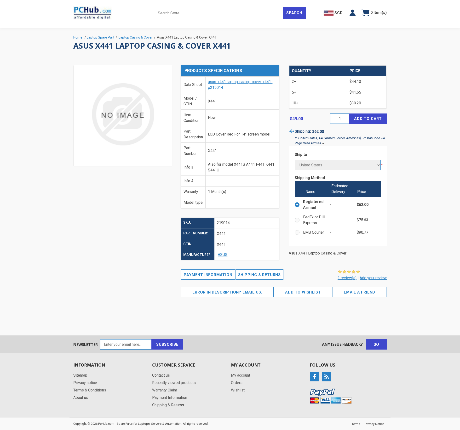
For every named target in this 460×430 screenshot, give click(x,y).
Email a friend (359, 292)
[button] (353, 13)
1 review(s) (347, 278)
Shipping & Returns (259, 274)
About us (80, 397)
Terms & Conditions (89, 390)
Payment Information (208, 274)
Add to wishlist (303, 292)
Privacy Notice (374, 424)
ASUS (222, 254)
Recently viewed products (174, 382)
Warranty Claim (164, 390)
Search (294, 13)
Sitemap (80, 375)
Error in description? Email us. (227, 292)
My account (240, 375)
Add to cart (368, 118)
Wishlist (238, 390)
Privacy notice (85, 382)
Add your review (373, 278)
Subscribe (167, 344)
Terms (356, 424)
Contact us (161, 375)
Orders (236, 382)
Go (377, 344)
